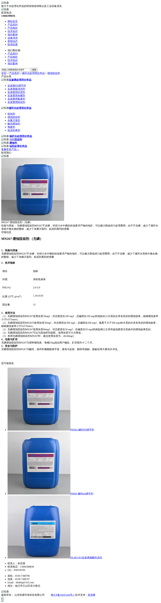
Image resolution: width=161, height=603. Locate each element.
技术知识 (13, 31)
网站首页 (13, 21)
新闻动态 (13, 41)
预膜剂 (11, 127)
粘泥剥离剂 (14, 130)
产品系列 (13, 24)
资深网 (91, 595)
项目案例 (13, 34)
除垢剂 (11, 113)
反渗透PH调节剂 (17, 85)
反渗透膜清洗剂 (16, 89)
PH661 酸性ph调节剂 (81, 493)
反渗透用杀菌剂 (16, 95)
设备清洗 (13, 38)
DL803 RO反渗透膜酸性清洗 (86, 557)
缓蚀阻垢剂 (53, 73)
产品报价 (13, 28)
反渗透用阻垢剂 (16, 102)
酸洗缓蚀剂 (14, 123)
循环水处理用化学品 (33, 73)
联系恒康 (13, 44)
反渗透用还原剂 (16, 92)
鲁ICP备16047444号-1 (63, 595)
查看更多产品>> (10, 149)
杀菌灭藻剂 (14, 120)
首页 (3, 73)
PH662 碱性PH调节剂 (82, 429)
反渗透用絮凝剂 (16, 98)
